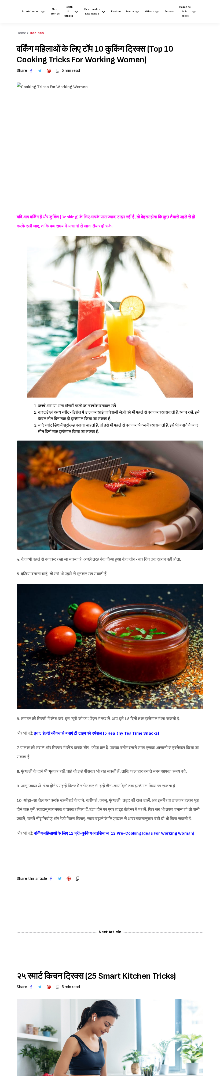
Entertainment (30, 11)
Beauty (130, 11)
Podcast (170, 11)
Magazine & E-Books (185, 11)
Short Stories (55, 11)
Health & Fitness (68, 11)
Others (149, 11)
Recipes (116, 11)
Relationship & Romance (92, 11)
